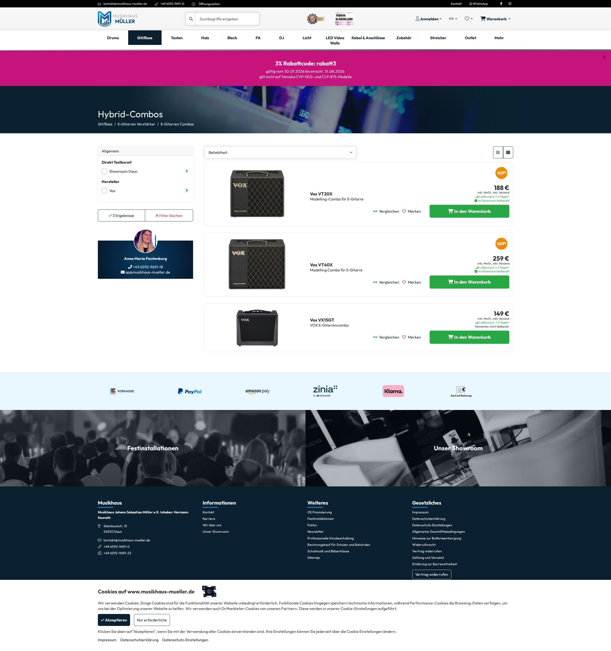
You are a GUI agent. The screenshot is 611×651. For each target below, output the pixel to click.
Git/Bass (105, 124)
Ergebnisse (123, 215)
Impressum (107, 639)
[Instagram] (510, 3)
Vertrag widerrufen (431, 574)
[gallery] (508, 152)
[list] (498, 152)
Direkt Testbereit (117, 162)
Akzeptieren (115, 620)
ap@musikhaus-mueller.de (147, 272)
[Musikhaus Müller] (117, 18)
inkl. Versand (501, 192)
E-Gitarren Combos (177, 124)
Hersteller (110, 181)
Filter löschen (170, 215)
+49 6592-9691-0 (172, 3)
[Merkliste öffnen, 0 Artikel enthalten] (469, 19)
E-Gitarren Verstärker (136, 124)
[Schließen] (604, 57)
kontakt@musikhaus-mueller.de (125, 3)
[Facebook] (501, 3)
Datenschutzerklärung (139, 639)
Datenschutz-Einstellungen (185, 639)
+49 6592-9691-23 (117, 553)
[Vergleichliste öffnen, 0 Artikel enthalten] (453, 19)
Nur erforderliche (152, 620)
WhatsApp (480, 3)
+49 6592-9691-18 (147, 266)
